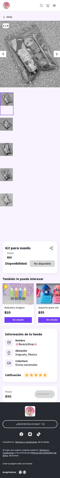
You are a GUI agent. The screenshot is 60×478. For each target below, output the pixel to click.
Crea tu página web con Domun (17, 463)
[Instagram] (30, 434)
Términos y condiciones (26, 442)
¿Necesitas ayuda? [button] (28, 424)
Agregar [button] (43, 394)
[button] (41, 5)
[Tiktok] (38, 434)
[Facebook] (21, 434)
